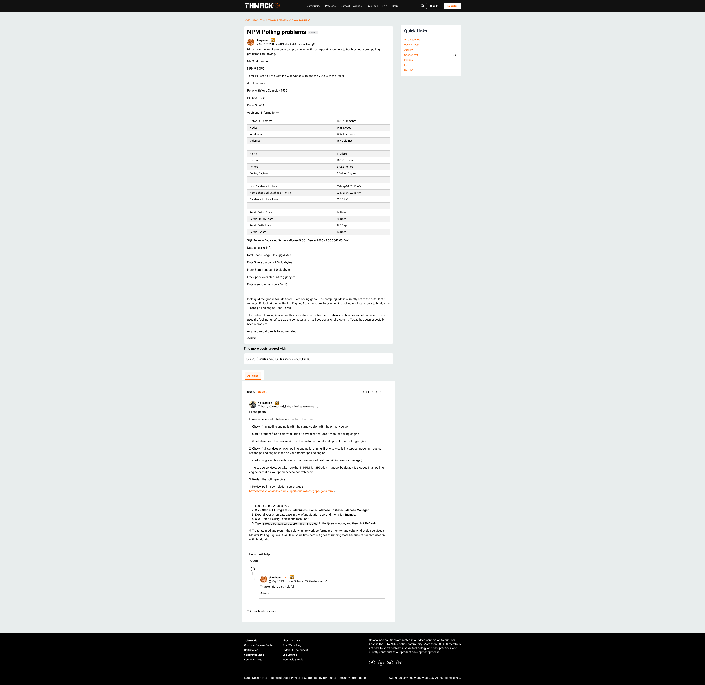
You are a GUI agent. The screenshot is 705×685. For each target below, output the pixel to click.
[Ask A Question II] (273, 40)
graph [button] (251, 359)
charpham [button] (262, 40)
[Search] (422, 6)
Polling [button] (305, 359)
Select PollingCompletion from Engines (290, 523)
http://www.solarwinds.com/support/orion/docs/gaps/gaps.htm (291, 491)
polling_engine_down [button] (287, 359)
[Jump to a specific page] (387, 392)
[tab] (253, 376)
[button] (250, 42)
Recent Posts (411, 44)
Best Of (408, 70)
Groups (408, 60)
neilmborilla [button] (265, 402)
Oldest (261, 392)
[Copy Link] (313, 44)
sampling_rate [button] (265, 359)
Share (251, 338)
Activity (408, 49)
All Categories (412, 39)
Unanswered (431, 54)
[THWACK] (262, 6)
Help (406, 65)
